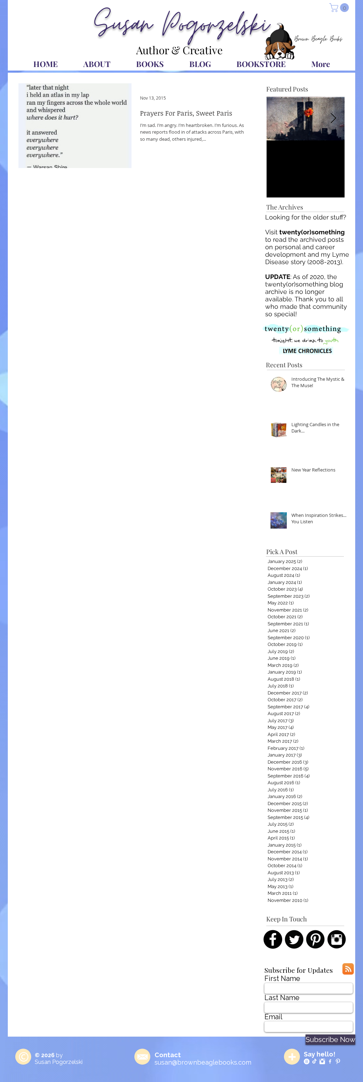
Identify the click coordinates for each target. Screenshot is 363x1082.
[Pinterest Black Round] (315, 939)
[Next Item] (333, 118)
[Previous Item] (278, 118)
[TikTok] (314, 1061)
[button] (340, 7)
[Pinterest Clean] (338, 1061)
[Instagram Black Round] (336, 939)
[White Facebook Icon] (330, 1061)
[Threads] (306, 1061)
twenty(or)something (312, 232)
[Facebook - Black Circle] (272, 939)
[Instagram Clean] (322, 1061)
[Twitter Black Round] (294, 939)
